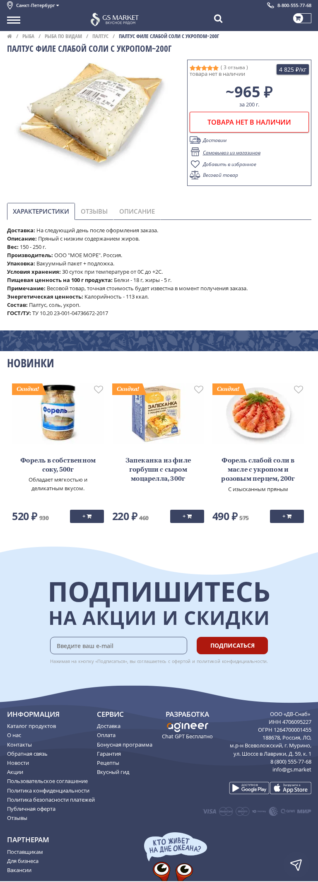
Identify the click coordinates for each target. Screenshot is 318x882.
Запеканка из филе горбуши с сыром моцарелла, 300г (158, 470)
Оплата (106, 735)
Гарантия (109, 753)
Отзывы (17, 818)
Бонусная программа (124, 744)
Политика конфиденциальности (48, 790)
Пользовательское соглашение (47, 781)
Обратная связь (27, 753)
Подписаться (232, 645)
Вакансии (19, 870)
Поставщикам (25, 851)
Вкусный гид (113, 772)
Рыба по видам (63, 36)
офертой (181, 661)
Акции (15, 772)
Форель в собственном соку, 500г (58, 465)
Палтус (100, 36)
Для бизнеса (23, 861)
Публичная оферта (31, 808)
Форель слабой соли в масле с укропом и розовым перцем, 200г (258, 470)
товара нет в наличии (249, 122)
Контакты (19, 744)
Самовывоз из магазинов (231, 152)
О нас (14, 735)
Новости (18, 762)
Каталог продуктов (31, 726)
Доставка (108, 726)
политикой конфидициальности (232, 661)
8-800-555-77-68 (294, 5)
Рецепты (108, 762)
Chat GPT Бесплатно (187, 736)
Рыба (28, 36)
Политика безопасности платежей (51, 799)
